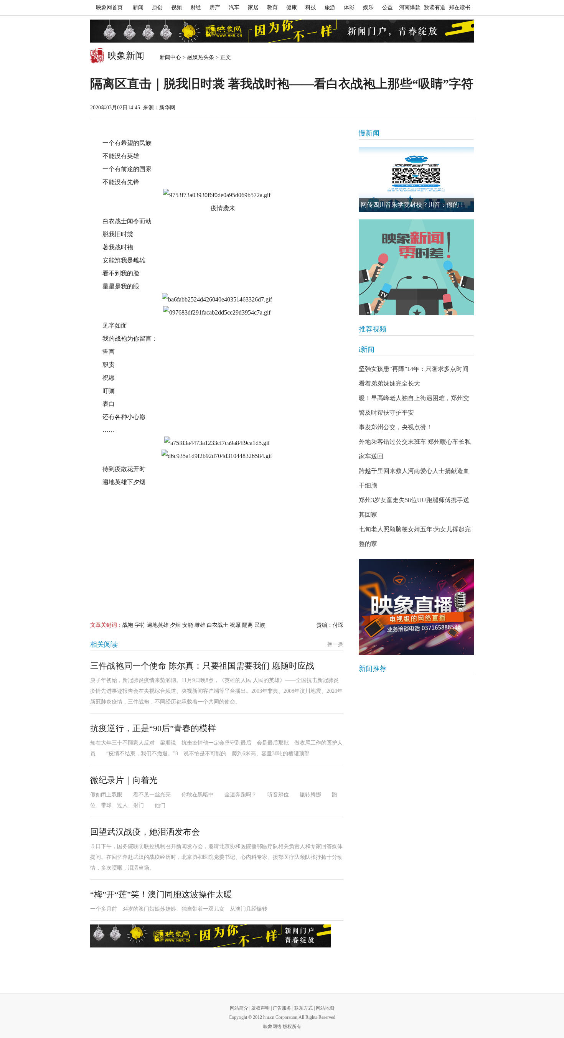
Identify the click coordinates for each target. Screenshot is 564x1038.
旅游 (330, 7)
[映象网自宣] (416, 267)
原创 (157, 7)
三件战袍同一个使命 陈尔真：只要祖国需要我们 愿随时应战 (202, 666)
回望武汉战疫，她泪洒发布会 (145, 832)
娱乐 (368, 7)
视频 (176, 7)
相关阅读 (104, 644)
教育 (272, 7)
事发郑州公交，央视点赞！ (395, 427)
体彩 (349, 7)
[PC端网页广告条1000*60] (282, 31)
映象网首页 (109, 7)
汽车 (234, 7)
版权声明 (260, 1008)
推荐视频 (372, 329)
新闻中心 (170, 57)
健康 (291, 7)
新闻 (138, 7)
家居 (253, 7)
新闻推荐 (372, 668)
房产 (214, 7)
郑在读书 (459, 7)
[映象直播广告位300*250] (416, 607)
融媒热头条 (200, 57)
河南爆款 (410, 7)
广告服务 (282, 1008)
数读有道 (434, 7)
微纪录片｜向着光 (124, 780)
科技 (310, 7)
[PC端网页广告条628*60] (210, 935)
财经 (195, 7)
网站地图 (325, 1008)
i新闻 (366, 349)
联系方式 (303, 1008)
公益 (387, 7)
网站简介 (239, 1008)
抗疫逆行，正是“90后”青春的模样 (153, 728)
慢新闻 (369, 133)
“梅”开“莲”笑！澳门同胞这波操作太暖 (161, 894)
